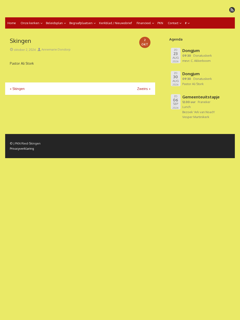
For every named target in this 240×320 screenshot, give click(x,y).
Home (12, 23)
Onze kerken (30, 23)
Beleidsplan (54, 23)
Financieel (144, 23)
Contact (173, 23)
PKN (160, 23)
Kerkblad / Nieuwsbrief (115, 23)
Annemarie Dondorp (56, 49)
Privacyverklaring (22, 148)
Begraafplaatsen (81, 23)
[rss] (232, 10)
